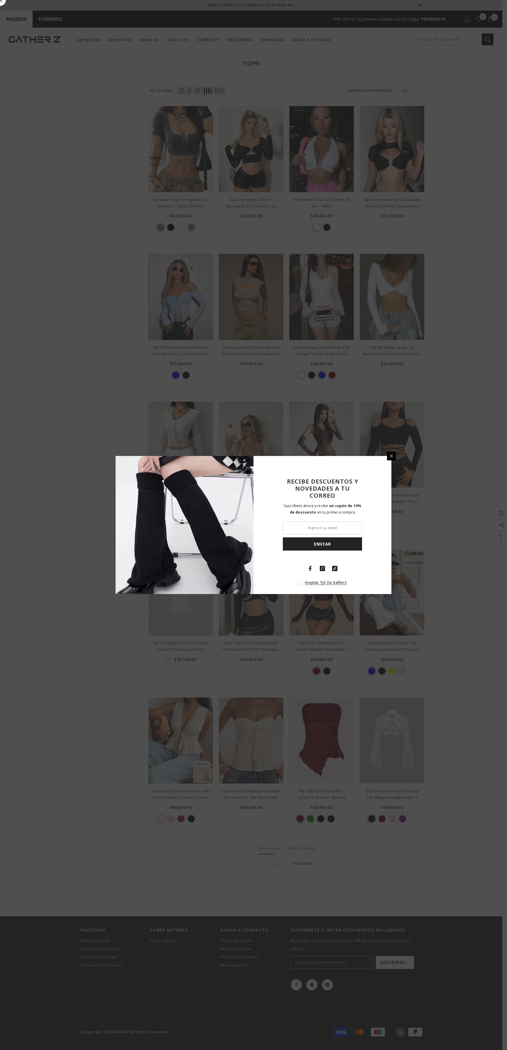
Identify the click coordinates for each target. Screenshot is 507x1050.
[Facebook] (310, 568)
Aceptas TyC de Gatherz (326, 582)
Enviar (322, 544)
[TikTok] (335, 568)
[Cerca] (391, 456)
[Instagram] (322, 568)
